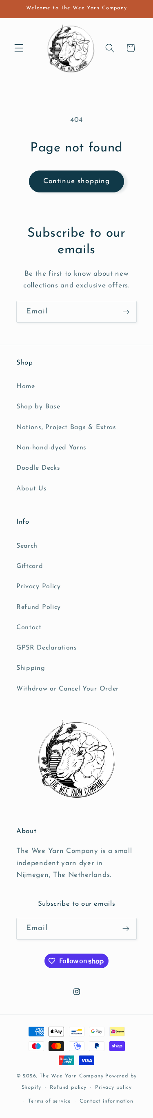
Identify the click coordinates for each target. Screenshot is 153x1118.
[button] (19, 48)
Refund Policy (38, 607)
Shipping (30, 668)
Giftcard (29, 566)
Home (25, 386)
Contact (29, 627)
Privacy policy (113, 1087)
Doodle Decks (38, 468)
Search (27, 546)
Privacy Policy (38, 586)
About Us (31, 489)
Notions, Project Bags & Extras (66, 427)
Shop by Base (38, 407)
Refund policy (68, 1087)
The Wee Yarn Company (71, 1076)
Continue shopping (76, 181)
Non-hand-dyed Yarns (51, 448)
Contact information (106, 1101)
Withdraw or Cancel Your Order (67, 689)
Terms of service (49, 1101)
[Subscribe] (125, 312)
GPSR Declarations (46, 648)
